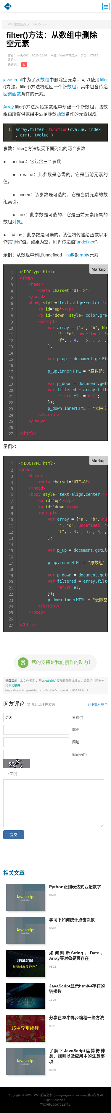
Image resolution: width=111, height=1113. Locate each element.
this (17, 241)
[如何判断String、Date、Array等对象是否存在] (25, 963)
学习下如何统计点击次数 (72, 919)
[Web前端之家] (8, 9)
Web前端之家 (51, 681)
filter (104, 79)
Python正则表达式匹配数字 (75, 886)
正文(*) (11, 774)
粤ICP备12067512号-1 (55, 1104)
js (24, 64)
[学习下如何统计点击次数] (25, 930)
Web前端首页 (17, 24)
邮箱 (75, 730)
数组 (44, 79)
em (80, 254)
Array (8, 106)
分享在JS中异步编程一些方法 (76, 1017)
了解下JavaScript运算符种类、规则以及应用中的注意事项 (77, 1056)
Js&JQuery (39, 24)
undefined (86, 241)
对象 (16, 221)
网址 (75, 742)
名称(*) (77, 718)
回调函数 (12, 93)
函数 (61, 113)
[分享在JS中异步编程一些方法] (25, 1028)
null (69, 254)
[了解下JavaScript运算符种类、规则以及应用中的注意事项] (25, 1061)
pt (85, 254)
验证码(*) (79, 755)
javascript (12, 79)
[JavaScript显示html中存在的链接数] (25, 996)
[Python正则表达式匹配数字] (25, 897)
